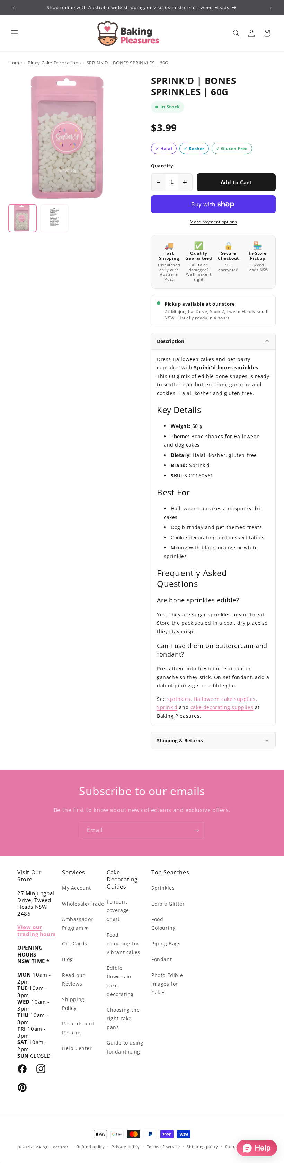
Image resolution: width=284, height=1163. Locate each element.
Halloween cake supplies (225, 699)
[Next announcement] (270, 7)
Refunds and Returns (78, 1028)
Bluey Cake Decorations (54, 63)
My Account (76, 887)
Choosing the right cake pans (123, 1018)
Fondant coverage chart (118, 910)
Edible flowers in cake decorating (120, 980)
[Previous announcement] (13, 7)
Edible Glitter (168, 903)
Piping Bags (166, 943)
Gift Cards (74, 943)
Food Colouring (163, 923)
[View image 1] (22, 218)
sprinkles (178, 699)
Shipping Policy (73, 1003)
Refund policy (91, 1146)
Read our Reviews (73, 979)
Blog (67, 959)
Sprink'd (167, 707)
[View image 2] (54, 218)
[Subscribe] (196, 830)
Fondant (161, 959)
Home (15, 63)
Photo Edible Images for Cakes (167, 984)
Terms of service (163, 1146)
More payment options (213, 222)
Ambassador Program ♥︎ (77, 923)
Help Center (77, 1048)
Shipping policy (202, 1146)
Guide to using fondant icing (125, 1047)
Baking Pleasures (51, 1146)
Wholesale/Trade (83, 903)
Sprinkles (163, 887)
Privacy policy (126, 1146)
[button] (14, 33)
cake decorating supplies (221, 707)
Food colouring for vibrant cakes (123, 943)
